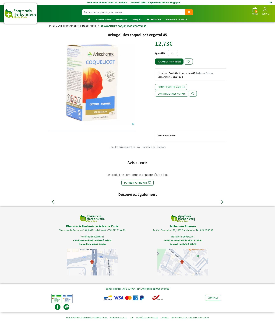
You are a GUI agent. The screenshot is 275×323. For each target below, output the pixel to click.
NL (270, 2)
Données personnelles (147, 317)
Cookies (165, 317)
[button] (53, 201)
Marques (137, 19)
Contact (213, 297)
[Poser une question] (193, 94)
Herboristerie (103, 19)
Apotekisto (190, 317)
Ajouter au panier (169, 61)
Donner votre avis (170, 87)
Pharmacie (121, 19)
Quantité (160, 53)
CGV (131, 317)
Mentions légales (118, 317)
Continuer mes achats (172, 93)
